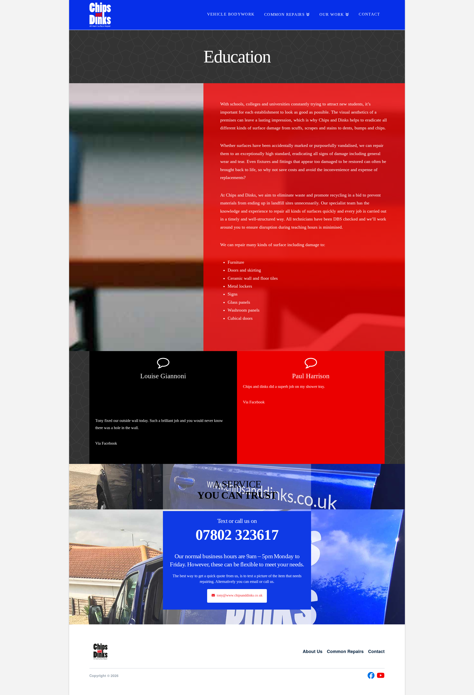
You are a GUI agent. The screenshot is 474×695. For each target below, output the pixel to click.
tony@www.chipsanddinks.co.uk (239, 595)
